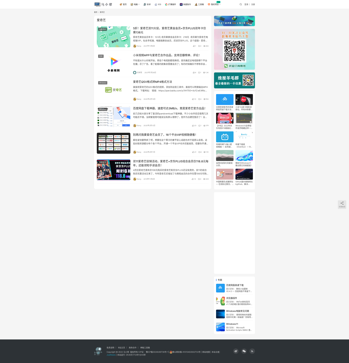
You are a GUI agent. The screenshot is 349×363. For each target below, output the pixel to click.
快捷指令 (187, 4)
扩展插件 (172, 4)
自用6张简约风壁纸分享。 (224, 164)
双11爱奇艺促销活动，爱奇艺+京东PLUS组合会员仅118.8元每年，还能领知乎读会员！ (170, 163)
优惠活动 (102, 29)
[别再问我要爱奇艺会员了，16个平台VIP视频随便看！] (113, 143)
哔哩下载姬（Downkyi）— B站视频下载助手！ (243, 145)
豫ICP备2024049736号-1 (157, 352)
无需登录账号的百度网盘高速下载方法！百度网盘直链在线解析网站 (224, 108)
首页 (125, 4)
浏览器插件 (231, 298)
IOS (159, 4)
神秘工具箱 (145, 347)
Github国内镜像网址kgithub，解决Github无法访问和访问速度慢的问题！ (244, 182)
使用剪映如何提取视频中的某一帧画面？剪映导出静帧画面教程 (239, 317)
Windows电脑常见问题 (237, 311)
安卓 (149, 4)
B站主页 (121, 347)
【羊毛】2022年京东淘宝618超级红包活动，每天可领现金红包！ (224, 126)
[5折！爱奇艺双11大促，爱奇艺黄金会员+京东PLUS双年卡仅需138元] (113, 36)
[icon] (236, 351)
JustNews (111, 355)
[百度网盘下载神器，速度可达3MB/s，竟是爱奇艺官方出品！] (113, 116)
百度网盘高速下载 (235, 285)
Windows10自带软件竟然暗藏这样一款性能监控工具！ (244, 126)
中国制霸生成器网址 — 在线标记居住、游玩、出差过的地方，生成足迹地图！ (224, 182)
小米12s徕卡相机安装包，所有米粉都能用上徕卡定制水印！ (244, 108)
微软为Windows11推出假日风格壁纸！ (244, 164)
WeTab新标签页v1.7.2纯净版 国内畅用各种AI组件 (239, 304)
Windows (102, 83)
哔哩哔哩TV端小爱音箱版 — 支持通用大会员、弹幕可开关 (224, 145)
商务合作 (132, 347)
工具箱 (201, 4)
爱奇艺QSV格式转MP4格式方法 (152, 81)
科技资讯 (102, 162)
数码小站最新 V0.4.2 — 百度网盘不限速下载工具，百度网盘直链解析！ (239, 291)
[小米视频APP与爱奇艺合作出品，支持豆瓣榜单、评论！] (113, 63)
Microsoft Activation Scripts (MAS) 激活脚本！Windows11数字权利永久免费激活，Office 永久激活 (239, 331)
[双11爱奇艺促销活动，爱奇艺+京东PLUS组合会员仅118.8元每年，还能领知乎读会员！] (113, 169)
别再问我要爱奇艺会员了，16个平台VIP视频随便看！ (165, 134)
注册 (253, 4)
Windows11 (232, 324)
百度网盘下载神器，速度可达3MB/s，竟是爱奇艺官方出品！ (170, 108)
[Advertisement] (234, 233)
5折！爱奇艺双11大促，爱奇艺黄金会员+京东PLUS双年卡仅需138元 (169, 30)
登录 (246, 4)
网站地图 (206, 352)
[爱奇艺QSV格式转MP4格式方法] (113, 90)
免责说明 (110, 347)
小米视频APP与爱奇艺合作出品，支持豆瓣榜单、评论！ (167, 55)
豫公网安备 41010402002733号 (186, 352)
